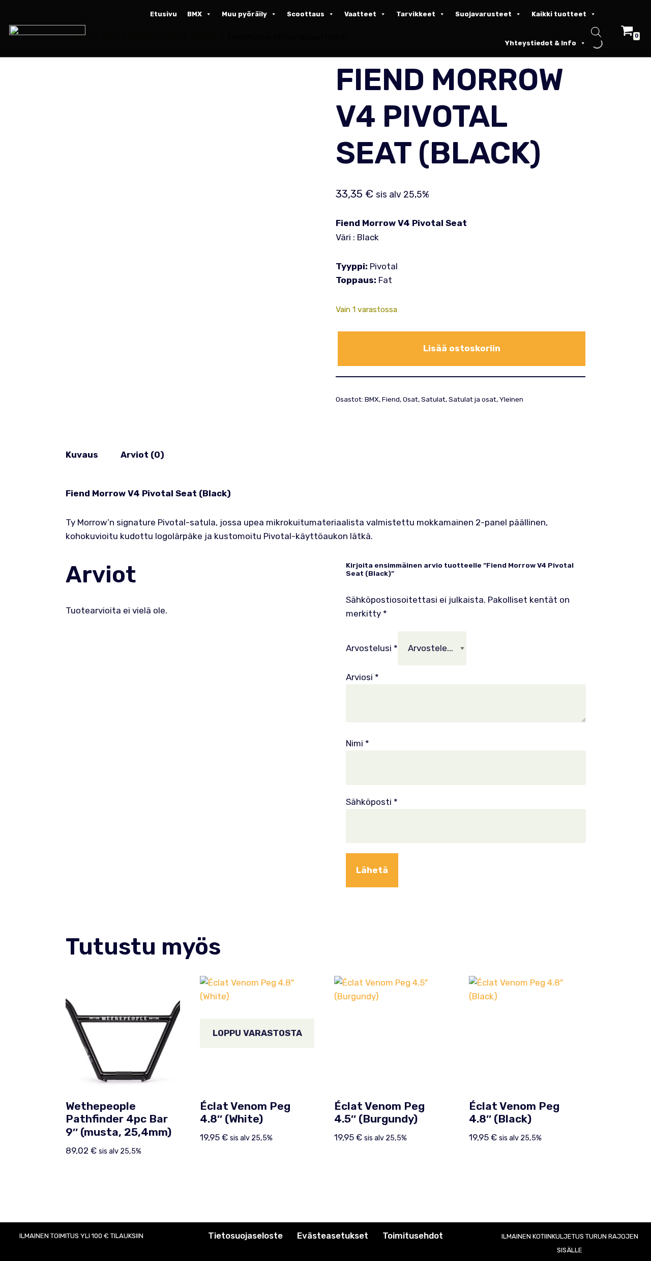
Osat (410, 399)
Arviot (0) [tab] (142, 455)
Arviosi (362, 677)
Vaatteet (360, 14)
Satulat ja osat (472, 399)
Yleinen (511, 399)
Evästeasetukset (332, 1235)
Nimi (357, 743)
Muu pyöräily (244, 14)
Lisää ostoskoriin (461, 348)
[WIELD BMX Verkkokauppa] (50, 30)
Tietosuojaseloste (245, 1235)
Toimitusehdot (412, 1235)
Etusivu (163, 14)
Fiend (391, 399)
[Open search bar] (596, 33)
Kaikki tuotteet (558, 14)
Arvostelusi (372, 648)
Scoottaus (305, 14)
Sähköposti (372, 802)
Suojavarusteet (483, 14)
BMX (194, 14)
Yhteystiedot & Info (540, 43)
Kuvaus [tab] (82, 455)
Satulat (433, 399)
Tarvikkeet (415, 14)
